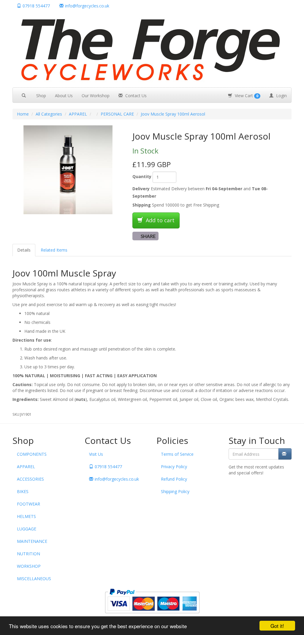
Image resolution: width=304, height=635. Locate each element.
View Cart (246, 95)
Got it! (277, 625)
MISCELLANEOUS (34, 578)
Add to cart (159, 220)
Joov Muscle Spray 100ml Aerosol (173, 114)
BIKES (22, 491)
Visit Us (96, 454)
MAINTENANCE (32, 541)
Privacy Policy (174, 466)
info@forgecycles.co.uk (117, 479)
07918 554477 (36, 6)
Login (281, 95)
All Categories (49, 114)
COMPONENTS (32, 454)
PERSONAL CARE (117, 114)
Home (23, 114)
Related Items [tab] (54, 250)
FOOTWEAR (28, 504)
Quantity (141, 176)
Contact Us (135, 95)
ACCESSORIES (30, 479)
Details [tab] (24, 250)
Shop (41, 95)
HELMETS (26, 516)
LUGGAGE (26, 529)
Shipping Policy (175, 491)
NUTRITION (28, 553)
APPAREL (78, 114)
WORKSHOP (29, 566)
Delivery (141, 188)
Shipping (141, 205)
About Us (64, 95)
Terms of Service (177, 454)
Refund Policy (174, 479)
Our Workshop (96, 95)
